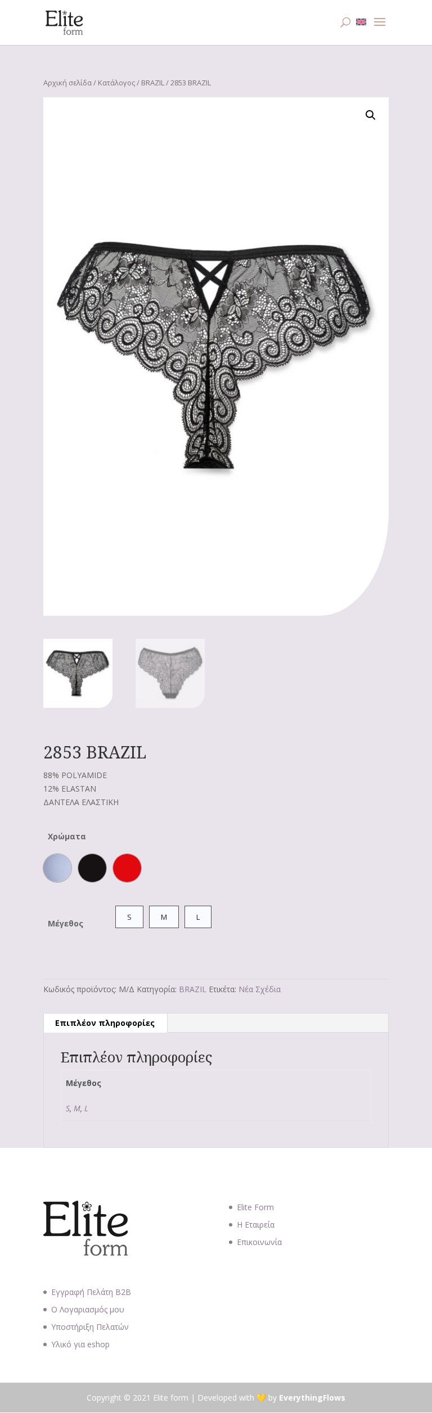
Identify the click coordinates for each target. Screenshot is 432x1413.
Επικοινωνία (259, 1242)
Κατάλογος (116, 83)
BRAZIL (152, 83)
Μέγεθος (65, 923)
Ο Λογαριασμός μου (87, 1309)
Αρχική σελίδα (67, 83)
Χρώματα (67, 836)
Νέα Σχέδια (259, 989)
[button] (371, 115)
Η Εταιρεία (255, 1224)
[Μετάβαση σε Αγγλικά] (361, 22)
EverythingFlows (312, 1397)
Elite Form (255, 1207)
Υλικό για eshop (80, 1344)
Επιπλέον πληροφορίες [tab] (105, 1022)
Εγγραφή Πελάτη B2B (91, 1292)
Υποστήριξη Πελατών (90, 1326)
